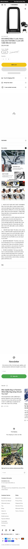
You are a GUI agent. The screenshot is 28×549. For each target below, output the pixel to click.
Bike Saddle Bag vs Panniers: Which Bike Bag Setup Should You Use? (11, 392)
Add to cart (14, 64)
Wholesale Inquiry (5, 503)
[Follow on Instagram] (6, 530)
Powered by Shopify (15, 544)
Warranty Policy (19, 506)
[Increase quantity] (8, 59)
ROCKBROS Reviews (6, 498)
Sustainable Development (4, 522)
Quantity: (3, 56)
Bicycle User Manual (6, 500)
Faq (2, 506)
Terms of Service (19, 511)
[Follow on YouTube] (13, 530)
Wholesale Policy (19, 508)
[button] (14, 69)
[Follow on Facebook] (2, 530)
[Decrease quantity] (3, 59)
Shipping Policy (19, 503)
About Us (3, 511)
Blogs (2, 508)
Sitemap (3, 525)
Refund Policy (18, 498)
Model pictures (5, 516)
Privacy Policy (18, 500)
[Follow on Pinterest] (10, 530)
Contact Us (4, 513)
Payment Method (5, 518)
